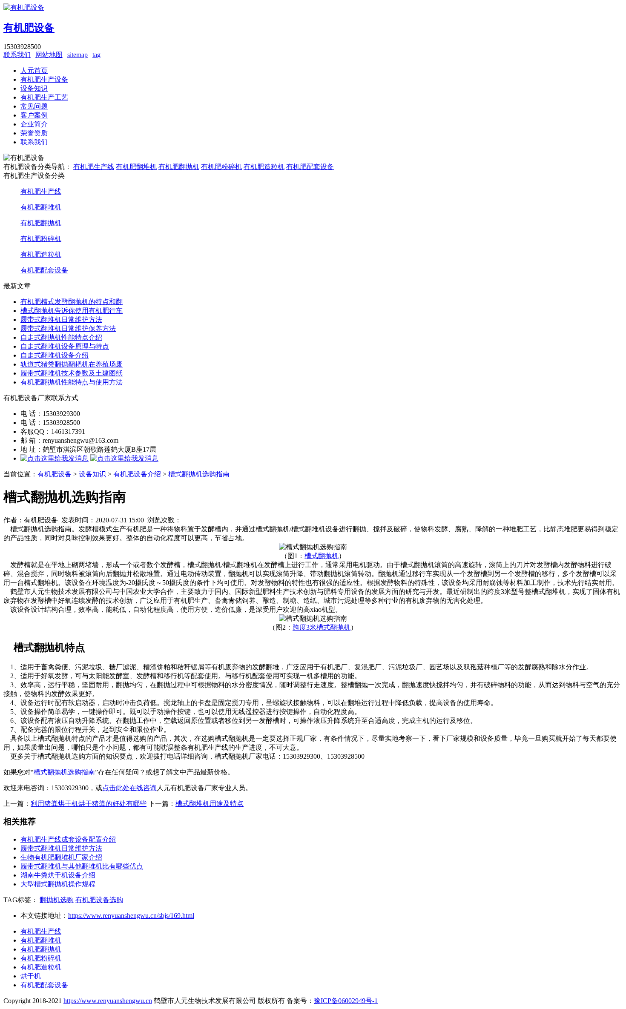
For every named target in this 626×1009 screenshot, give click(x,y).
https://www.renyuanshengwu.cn (107, 1000)
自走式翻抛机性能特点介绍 (61, 337)
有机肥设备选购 (99, 899)
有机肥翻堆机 (136, 166)
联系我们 (17, 54)
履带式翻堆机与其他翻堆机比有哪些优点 (81, 866)
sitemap (77, 54)
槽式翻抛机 (321, 555)
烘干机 (30, 976)
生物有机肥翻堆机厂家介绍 (61, 857)
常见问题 (34, 106)
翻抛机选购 (57, 899)
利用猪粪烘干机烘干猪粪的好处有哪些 (88, 803)
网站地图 (49, 54)
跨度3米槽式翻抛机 (321, 627)
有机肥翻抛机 (178, 166)
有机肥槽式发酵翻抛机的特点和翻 (71, 301)
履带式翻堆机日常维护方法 (61, 319)
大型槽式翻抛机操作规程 (57, 884)
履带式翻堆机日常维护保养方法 (68, 328)
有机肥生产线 (93, 166)
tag (96, 54)
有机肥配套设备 (310, 166)
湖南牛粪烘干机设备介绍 (57, 875)
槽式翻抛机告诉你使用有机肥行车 (71, 310)
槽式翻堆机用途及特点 (209, 803)
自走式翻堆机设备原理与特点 (64, 346)
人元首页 (34, 70)
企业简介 (34, 124)
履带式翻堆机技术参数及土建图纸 (71, 373)
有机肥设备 (54, 474)
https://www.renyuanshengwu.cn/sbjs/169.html (131, 915)
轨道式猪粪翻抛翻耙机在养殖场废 (71, 364)
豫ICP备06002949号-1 (346, 1000)
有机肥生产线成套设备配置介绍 (68, 839)
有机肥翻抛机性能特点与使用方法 (71, 382)
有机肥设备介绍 (137, 474)
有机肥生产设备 (44, 79)
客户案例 (34, 115)
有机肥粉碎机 (221, 166)
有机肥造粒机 (264, 166)
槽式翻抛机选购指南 (199, 474)
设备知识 (34, 88)
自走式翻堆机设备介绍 (54, 355)
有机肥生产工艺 (44, 97)
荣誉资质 (34, 133)
